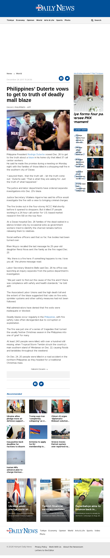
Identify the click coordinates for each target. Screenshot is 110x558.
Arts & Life (49, 20)
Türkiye (10, 20)
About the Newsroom (73, 547)
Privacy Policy (41, 547)
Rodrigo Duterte (36, 154)
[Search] (92, 20)
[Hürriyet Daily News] (55, 8)
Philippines (49, 317)
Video (97, 531)
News (9, 74)
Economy (20, 20)
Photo (67, 20)
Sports (59, 20)
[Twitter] (67, 78)
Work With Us (55, 547)
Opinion (30, 20)
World (39, 20)
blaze (31, 158)
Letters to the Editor (44, 550)
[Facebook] (61, 78)
